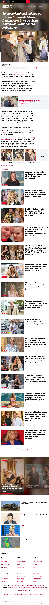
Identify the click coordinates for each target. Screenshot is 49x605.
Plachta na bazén (13, 587)
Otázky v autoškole (36, 579)
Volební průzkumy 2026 (5, 561)
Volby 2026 (3, 559)
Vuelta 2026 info (20, 559)
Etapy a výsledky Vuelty (21, 561)
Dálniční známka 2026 (37, 575)
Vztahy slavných (36, 162)
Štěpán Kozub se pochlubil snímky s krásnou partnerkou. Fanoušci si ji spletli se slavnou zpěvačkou (36, 304)
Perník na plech (3, 581)
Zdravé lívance (3, 576)
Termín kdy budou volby (5, 564)
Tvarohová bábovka (4, 578)
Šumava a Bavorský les (21, 576)
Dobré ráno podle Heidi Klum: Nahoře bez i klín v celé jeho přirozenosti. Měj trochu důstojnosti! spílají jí (36, 267)
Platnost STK (35, 581)
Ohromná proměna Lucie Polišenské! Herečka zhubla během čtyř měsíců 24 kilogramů (35, 175)
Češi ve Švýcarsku (20, 578)
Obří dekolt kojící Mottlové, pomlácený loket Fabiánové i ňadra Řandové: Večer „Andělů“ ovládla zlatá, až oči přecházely (36, 250)
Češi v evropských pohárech (40, 585)
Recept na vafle (3, 579)
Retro (40, 6)
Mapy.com (12, 585)
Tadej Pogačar (19, 564)
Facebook (6, 594)
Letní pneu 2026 (36, 573)
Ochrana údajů (35, 594)
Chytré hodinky (21, 590)
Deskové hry (39, 589)
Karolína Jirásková (21, 162)
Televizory (44, 589)
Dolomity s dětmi (20, 581)
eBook (38, 68)
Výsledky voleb (3, 562)
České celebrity (4, 162)
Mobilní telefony (15, 589)
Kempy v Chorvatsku (21, 573)
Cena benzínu (31, 585)
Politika (24, 6)
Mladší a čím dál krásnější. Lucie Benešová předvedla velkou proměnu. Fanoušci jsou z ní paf (35, 286)
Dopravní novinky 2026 (37, 576)
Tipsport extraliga (36, 562)
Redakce (14, 594)
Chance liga (35, 559)
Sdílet (43, 68)
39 (46, 68)
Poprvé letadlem (20, 575)
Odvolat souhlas (42, 594)
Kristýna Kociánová (9, 139)
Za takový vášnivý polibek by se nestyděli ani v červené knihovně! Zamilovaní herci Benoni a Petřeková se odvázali (36, 416)
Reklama (10, 594)
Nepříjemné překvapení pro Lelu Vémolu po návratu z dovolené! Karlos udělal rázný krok (35, 212)
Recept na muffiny (4, 575)
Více (45, 6)
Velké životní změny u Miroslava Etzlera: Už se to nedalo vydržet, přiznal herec (36, 322)
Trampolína (19, 587)
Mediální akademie (20, 594)
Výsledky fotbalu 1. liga (37, 561)
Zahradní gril (41, 587)
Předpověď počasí (18, 585)
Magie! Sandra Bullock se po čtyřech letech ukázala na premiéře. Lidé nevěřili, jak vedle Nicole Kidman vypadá (35, 360)
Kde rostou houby (25, 585)
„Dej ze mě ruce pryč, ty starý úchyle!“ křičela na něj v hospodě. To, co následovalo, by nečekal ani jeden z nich (36, 231)
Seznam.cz (45, 1)
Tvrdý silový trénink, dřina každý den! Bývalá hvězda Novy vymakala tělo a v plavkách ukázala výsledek (35, 397)
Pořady (30, 6)
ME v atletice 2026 (36, 564)
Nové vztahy (29, 162)
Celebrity (18, 6)
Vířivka (45, 587)
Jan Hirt (18, 562)
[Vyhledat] (28, 1)
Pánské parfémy (27, 590)
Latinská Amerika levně (21, 579)
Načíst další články (24, 449)
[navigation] (1, 2)
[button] (24, 46)
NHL (34, 567)
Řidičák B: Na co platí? (37, 578)
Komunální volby (4, 567)
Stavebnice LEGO (22, 589)
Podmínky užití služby (28, 594)
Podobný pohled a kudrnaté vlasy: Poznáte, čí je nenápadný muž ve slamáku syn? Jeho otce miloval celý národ (35, 342)
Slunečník (23, 587)
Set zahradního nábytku (34, 587)
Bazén (9, 587)
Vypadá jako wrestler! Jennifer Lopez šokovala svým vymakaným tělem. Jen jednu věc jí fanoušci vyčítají (36, 378)
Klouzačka (28, 587)
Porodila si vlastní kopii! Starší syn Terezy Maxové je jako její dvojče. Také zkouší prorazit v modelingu (35, 193)
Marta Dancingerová (18, 74)
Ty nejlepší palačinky (4, 573)
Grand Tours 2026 (20, 567)
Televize (35, 6)
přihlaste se (23, 68)
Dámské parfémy (29, 589)
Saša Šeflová (7, 64)
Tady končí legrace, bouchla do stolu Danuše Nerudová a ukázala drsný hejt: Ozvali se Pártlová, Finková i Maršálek (35, 435)
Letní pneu (34, 589)
